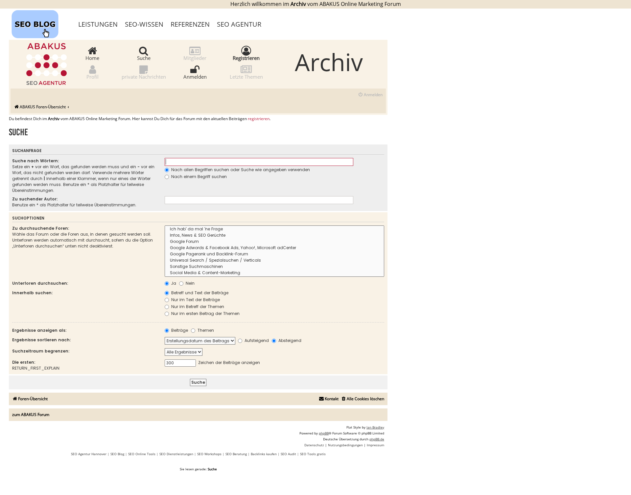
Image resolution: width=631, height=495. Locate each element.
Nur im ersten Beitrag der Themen (205, 313)
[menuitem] (370, 95)
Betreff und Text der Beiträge (199, 293)
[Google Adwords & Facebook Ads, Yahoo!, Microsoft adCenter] (274, 248)
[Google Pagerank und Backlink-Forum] (274, 254)
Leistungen (98, 24)
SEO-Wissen (144, 24)
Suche (144, 58)
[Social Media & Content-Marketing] (274, 273)
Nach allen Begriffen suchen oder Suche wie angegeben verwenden (240, 169)
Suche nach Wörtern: (35, 161)
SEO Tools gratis (313, 454)
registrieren (258, 118)
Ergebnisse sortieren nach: (41, 340)
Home (92, 58)
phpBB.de (376, 439)
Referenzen (190, 24)
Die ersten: (23, 362)
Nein (189, 283)
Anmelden (195, 76)
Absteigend (289, 340)
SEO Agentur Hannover (88, 454)
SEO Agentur (239, 24)
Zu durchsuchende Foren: (40, 228)
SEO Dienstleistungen (176, 454)
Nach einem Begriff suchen (198, 176)
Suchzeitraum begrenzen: (41, 351)
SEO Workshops (209, 454)
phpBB (324, 433)
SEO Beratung (236, 454)
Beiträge (179, 330)
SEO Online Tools (141, 454)
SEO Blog (117, 454)
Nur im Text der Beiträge (195, 299)
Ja (173, 283)
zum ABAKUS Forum (30, 414)
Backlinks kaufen (264, 454)
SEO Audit (288, 454)
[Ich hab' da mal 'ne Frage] (274, 229)
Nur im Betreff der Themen (197, 306)
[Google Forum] (274, 242)
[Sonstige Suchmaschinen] (274, 267)
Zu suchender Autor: (35, 199)
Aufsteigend (256, 340)
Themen (205, 330)
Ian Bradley (375, 427)
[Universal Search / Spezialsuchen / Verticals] (274, 260)
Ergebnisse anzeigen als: (39, 330)
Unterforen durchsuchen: (40, 283)
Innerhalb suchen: (32, 293)
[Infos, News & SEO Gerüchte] (274, 235)
